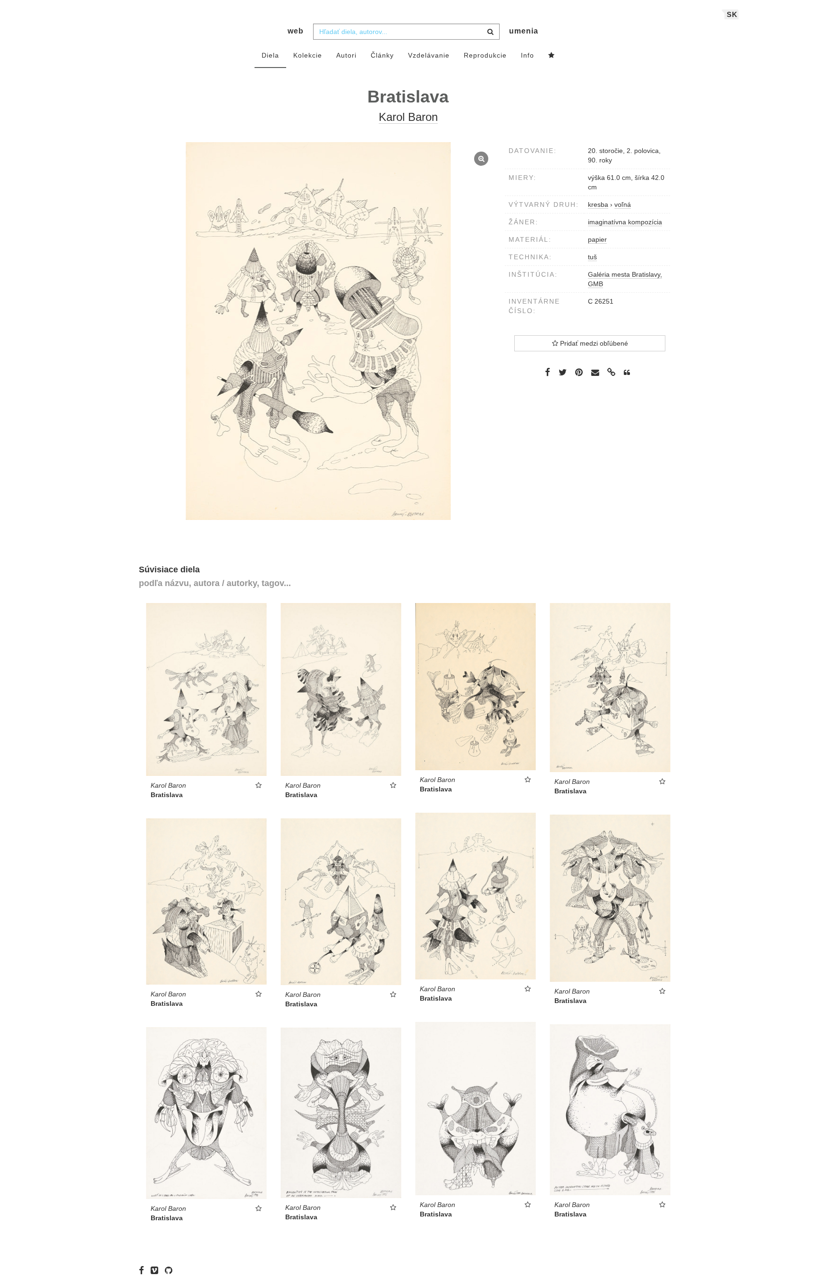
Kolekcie (307, 55)
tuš (592, 257)
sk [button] (732, 14)
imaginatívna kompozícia (625, 222)
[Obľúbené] (551, 55)
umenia (523, 31)
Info (527, 55)
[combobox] (406, 32)
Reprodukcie (485, 55)
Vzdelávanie (429, 55)
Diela (270, 55)
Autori (346, 55)
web (296, 31)
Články (382, 55)
